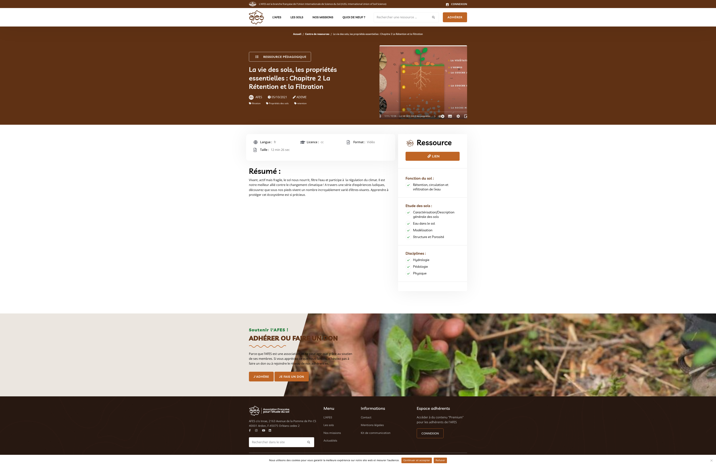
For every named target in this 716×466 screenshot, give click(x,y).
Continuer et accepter (416, 460)
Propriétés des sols (279, 103)
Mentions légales (372, 425)
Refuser (440, 460)
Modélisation (422, 230)
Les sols (297, 17)
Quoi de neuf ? (354, 17)
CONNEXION (430, 433)
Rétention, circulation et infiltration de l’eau (430, 187)
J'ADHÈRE (261, 376)
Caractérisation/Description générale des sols (433, 214)
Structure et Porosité (428, 237)
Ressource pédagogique (284, 57)
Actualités (330, 440)
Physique (420, 273)
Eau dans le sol (424, 223)
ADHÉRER (455, 17)
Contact (366, 417)
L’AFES (276, 17)
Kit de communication (375, 433)
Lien (435, 156)
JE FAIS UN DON (291, 376)
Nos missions (323, 17)
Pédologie (420, 266)
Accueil (297, 33)
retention (302, 103)
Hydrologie (421, 260)
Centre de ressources (317, 33)
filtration (256, 103)
